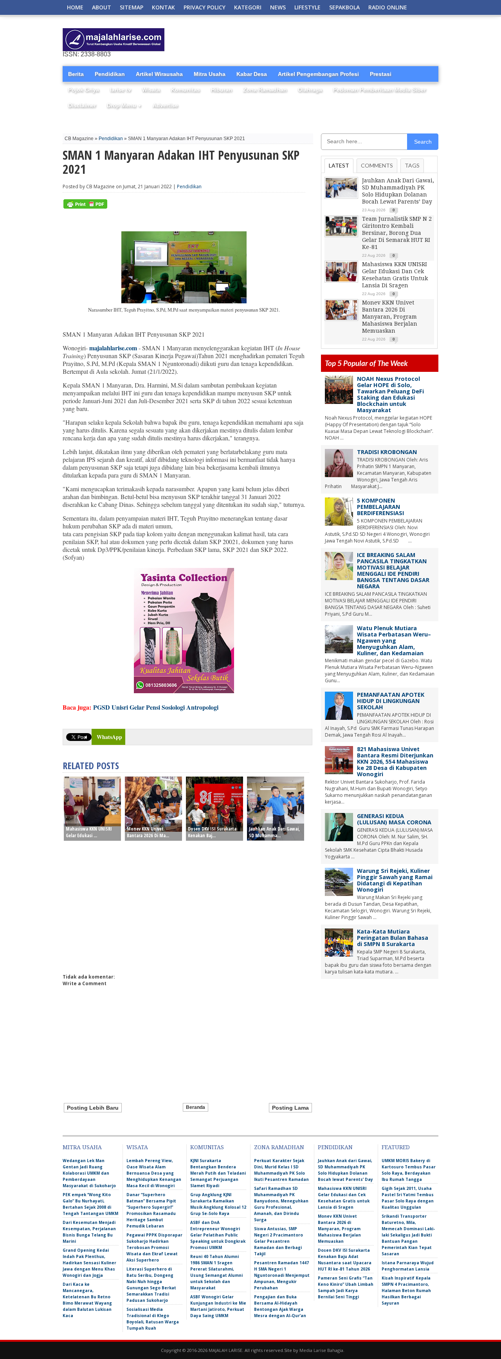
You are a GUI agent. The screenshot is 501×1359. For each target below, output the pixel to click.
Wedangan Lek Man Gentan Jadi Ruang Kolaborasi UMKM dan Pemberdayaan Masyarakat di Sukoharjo (89, 1173)
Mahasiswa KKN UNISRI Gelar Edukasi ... (89, 832)
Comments (377, 165)
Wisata (151, 90)
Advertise (165, 105)
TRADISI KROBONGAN (387, 452)
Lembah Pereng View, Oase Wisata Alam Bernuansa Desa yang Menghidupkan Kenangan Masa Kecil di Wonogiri (153, 1173)
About (101, 7)
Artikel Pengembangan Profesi (318, 74)
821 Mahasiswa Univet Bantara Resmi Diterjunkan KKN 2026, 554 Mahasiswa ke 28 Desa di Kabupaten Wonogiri (395, 761)
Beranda (195, 1107)
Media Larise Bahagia (321, 1350)
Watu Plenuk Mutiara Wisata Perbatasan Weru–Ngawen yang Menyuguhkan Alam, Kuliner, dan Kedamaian (394, 640)
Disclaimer (82, 105)
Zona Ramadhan (265, 90)
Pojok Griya (83, 90)
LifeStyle (307, 7)
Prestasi (380, 74)
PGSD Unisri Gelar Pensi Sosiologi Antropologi (155, 707)
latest (339, 165)
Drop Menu (124, 105)
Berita (76, 74)
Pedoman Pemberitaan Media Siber (379, 90)
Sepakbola (344, 7)
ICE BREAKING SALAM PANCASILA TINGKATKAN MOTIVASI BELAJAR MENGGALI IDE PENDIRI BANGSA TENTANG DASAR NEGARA (393, 570)
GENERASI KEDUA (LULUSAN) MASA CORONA (394, 819)
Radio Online (387, 7)
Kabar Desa (251, 74)
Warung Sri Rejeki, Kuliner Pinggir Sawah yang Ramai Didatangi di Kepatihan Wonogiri (395, 880)
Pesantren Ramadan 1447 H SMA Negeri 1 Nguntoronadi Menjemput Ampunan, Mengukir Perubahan (282, 1275)
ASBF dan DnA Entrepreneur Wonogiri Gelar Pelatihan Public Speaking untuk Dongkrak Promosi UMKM (217, 1235)
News (278, 7)
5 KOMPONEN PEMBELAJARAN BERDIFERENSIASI (380, 507)
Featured (396, 1147)
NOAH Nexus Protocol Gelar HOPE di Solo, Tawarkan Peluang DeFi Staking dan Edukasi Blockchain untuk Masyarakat (390, 394)
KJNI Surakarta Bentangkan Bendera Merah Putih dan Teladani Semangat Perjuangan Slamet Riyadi (218, 1173)
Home (75, 7)
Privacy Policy (204, 7)
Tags (412, 165)
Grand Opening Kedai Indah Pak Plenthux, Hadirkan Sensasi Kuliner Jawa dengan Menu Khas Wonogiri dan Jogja (89, 1262)
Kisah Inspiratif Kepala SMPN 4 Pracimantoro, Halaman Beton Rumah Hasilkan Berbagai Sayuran (406, 1290)
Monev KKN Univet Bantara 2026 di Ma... (148, 832)
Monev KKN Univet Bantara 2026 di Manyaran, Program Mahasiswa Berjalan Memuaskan (389, 316)
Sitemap (131, 7)
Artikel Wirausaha (159, 74)
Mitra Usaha (209, 74)
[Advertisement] (346, 40)
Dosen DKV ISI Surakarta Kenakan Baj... (212, 832)
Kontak (163, 7)
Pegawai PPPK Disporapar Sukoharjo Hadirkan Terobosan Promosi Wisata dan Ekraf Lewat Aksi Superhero (154, 1247)
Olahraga (310, 90)
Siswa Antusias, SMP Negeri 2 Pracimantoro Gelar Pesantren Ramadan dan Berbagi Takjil (278, 1241)
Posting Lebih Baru (93, 1108)
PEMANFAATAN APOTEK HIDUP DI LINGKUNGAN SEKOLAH (390, 701)
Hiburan (221, 90)
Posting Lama (290, 1108)
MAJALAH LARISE (225, 1350)
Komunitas (185, 90)
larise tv (120, 90)
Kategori (247, 7)
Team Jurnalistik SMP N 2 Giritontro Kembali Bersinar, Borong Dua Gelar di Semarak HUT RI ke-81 (397, 233)
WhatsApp (109, 737)
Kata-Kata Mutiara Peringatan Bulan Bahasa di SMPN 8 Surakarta (392, 938)
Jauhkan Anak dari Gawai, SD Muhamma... (274, 832)
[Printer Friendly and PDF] (85, 207)
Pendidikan (110, 74)
